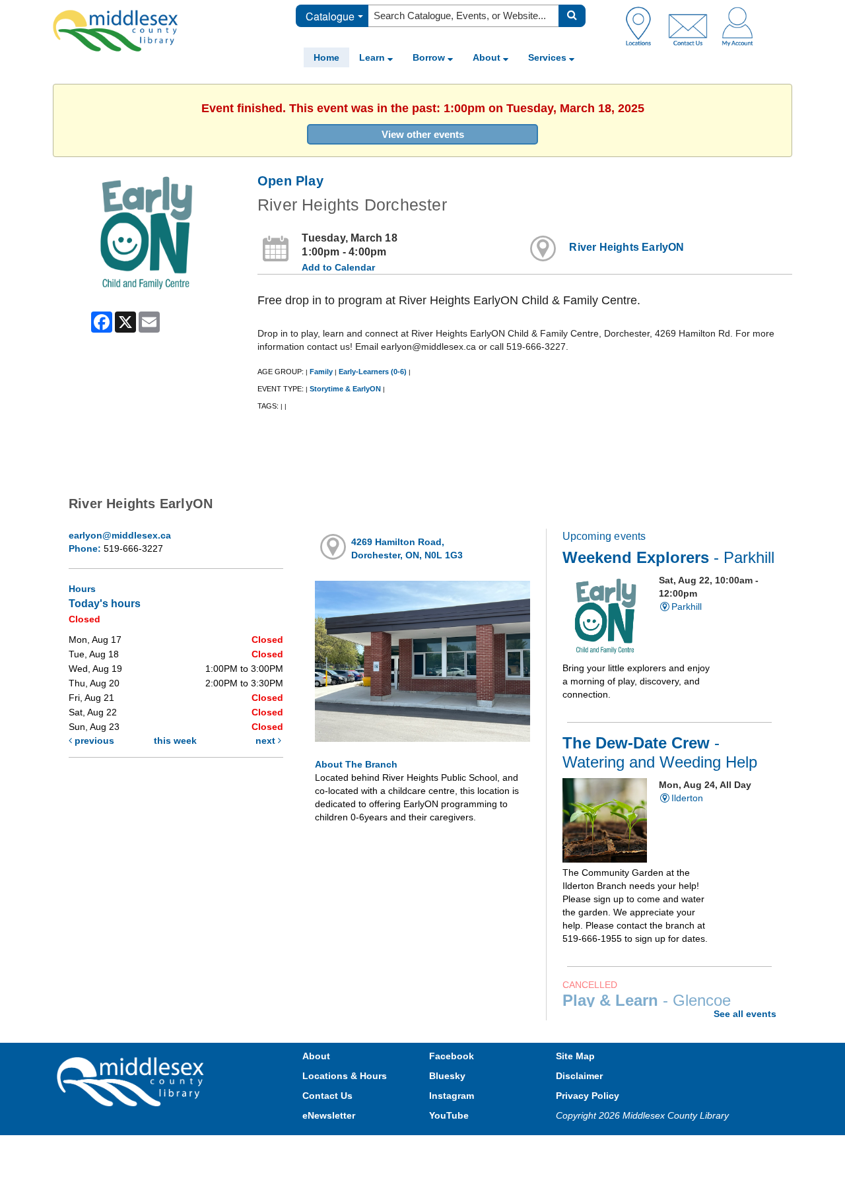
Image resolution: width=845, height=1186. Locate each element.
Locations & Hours (344, 1076)
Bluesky (447, 1076)
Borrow (430, 57)
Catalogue (330, 16)
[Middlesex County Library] (132, 1081)
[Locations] (643, 25)
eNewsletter (328, 1115)
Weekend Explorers (668, 557)
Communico (509, 1148)
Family (321, 372)
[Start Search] (572, 16)
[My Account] (737, 25)
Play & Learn (646, 1000)
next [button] (266, 740)
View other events (423, 134)
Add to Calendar (338, 267)
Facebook (451, 1056)
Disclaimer (579, 1076)
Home (326, 57)
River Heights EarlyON (626, 247)
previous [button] (93, 740)
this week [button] (175, 740)
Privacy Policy (587, 1095)
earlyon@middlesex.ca (120, 535)
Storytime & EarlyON (345, 389)
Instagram (451, 1095)
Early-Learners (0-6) (373, 372)
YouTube (449, 1115)
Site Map (575, 1056)
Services (548, 57)
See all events (745, 1013)
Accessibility (450, 1148)
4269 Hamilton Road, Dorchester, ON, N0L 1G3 (407, 548)
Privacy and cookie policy (364, 1148)
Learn (373, 57)
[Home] (116, 30)
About (488, 57)
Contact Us (327, 1095)
